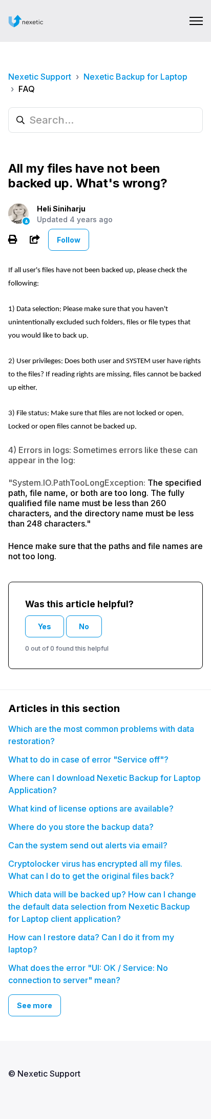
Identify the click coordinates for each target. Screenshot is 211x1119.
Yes (44, 626)
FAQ (26, 89)
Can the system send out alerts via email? (87, 845)
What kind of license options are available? (91, 808)
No (84, 626)
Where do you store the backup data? (81, 827)
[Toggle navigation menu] (196, 21)
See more (34, 1005)
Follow (68, 239)
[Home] (26, 21)
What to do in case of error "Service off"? (88, 759)
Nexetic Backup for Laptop (135, 77)
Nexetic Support (39, 77)
